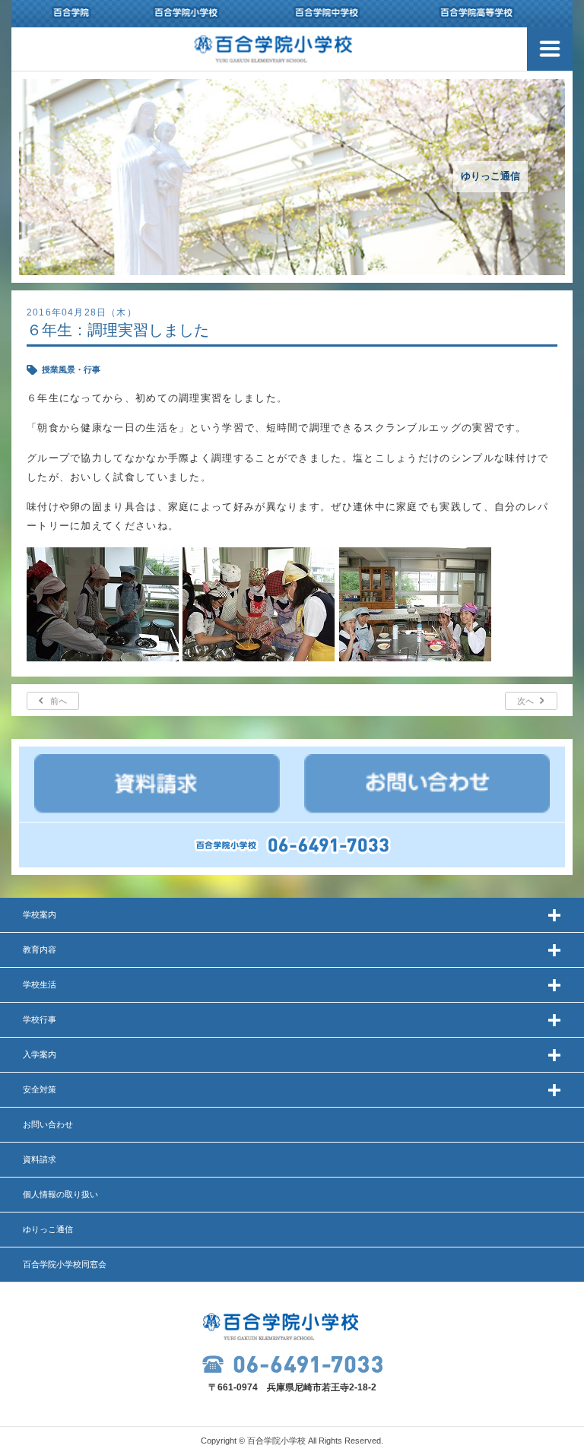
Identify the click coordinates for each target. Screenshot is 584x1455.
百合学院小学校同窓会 (64, 1264)
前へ (58, 700)
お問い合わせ (48, 1124)
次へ (525, 700)
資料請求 (39, 1159)
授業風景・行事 (71, 369)
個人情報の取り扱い (60, 1194)
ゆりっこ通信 (48, 1229)
